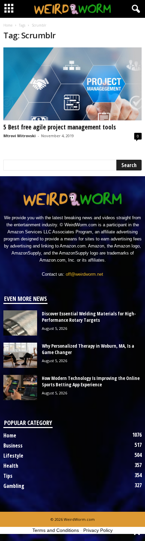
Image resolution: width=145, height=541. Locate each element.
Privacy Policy (98, 530)
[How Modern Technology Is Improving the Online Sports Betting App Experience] (20, 387)
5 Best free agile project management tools (59, 127)
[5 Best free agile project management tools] (72, 83)
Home (7, 25)
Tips (7, 475)
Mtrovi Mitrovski (19, 135)
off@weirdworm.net (84, 274)
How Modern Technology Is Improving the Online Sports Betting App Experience (91, 381)
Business (13, 445)
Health (10, 465)
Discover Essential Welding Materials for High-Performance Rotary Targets (89, 316)
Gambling (13, 486)
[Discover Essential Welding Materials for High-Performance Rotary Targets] (20, 323)
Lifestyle (13, 455)
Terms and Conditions (55, 530)
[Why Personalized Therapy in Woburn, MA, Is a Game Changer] (20, 355)
